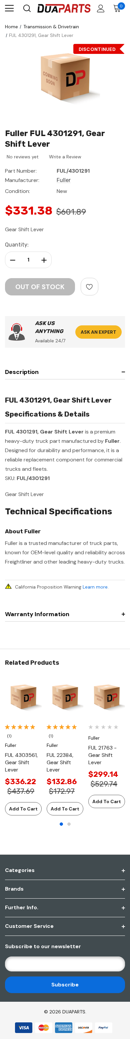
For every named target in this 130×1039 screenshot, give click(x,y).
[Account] (99, 8)
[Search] (26, 8)
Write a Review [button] (65, 157)
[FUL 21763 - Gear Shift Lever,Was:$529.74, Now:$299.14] (106, 698)
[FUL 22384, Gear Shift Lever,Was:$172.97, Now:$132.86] (65, 698)
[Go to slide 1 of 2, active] (61, 824)
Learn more (95, 587)
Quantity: (17, 245)
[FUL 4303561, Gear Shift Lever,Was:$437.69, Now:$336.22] (23, 698)
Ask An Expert (98, 332)
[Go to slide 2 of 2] (69, 824)
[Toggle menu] (9, 8)
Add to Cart (23, 809)
